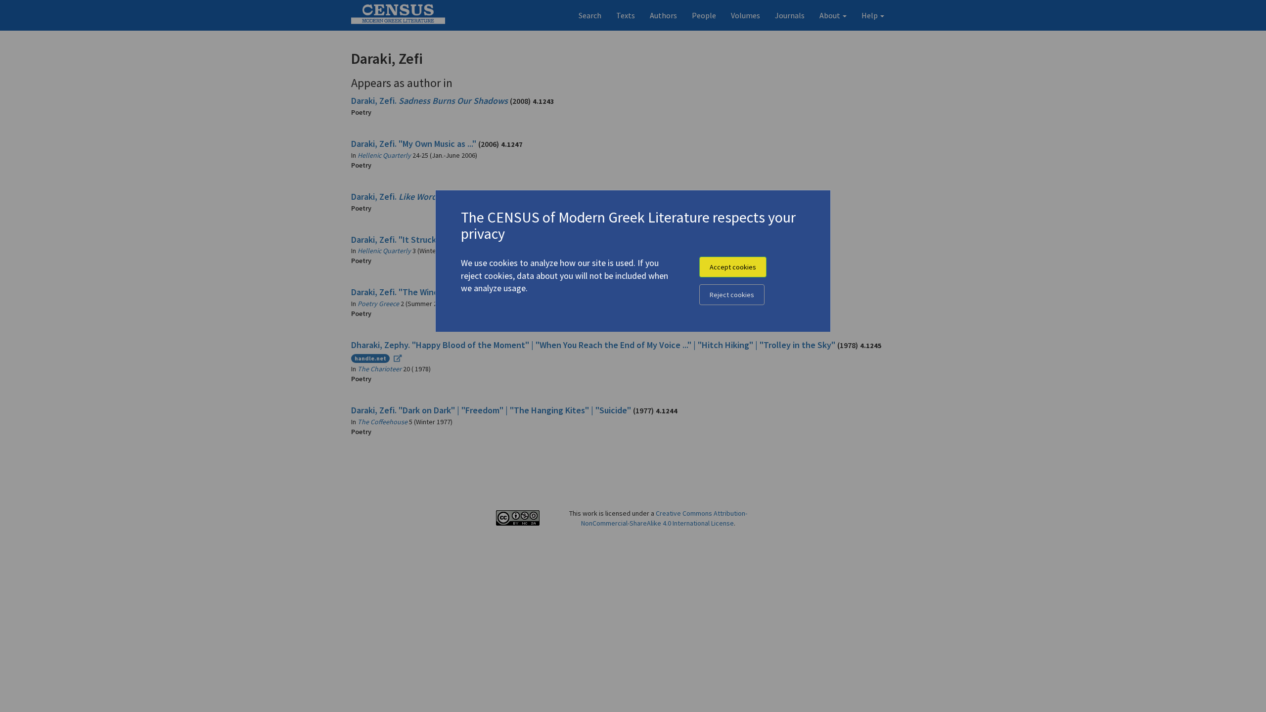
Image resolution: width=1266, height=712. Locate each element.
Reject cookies (732, 294)
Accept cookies (733, 267)
